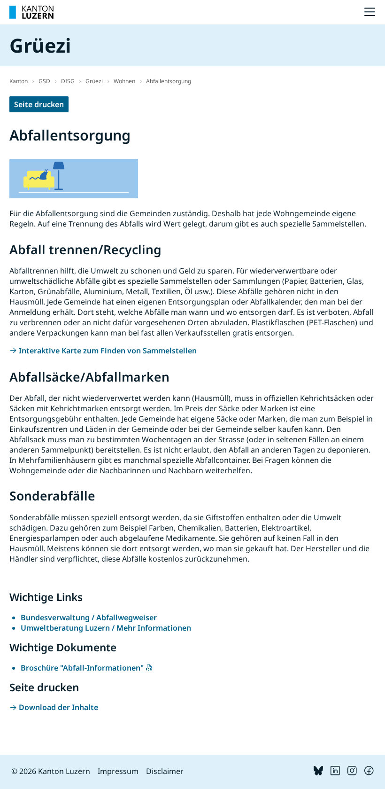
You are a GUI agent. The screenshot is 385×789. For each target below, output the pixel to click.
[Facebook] (369, 772)
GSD (44, 81)
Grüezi (94, 81)
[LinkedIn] (335, 772)
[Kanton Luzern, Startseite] (31, 12)
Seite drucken (39, 104)
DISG (68, 81)
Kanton (18, 81)
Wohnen (124, 81)
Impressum (118, 771)
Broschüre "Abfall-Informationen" (82, 668)
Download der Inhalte (58, 707)
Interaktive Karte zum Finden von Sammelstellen (108, 350)
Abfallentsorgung (168, 81)
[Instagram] (352, 772)
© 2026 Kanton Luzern (50, 771)
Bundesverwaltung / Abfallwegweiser (89, 617)
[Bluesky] (318, 772)
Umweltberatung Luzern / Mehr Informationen (106, 628)
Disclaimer (165, 771)
